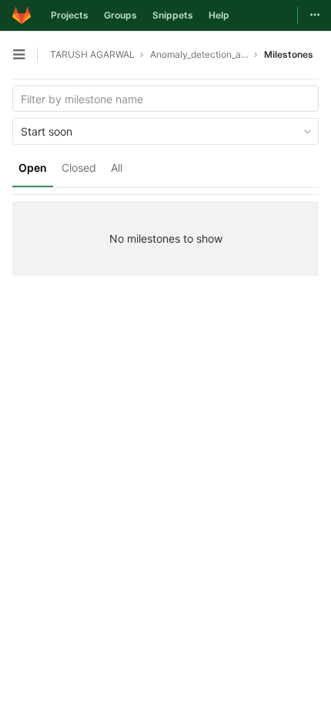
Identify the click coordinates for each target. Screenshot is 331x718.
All (116, 167)
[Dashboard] (21, 15)
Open (32, 167)
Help (219, 15)
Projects (70, 15)
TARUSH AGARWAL (92, 54)
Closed (79, 167)
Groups (120, 15)
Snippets (172, 15)
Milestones (288, 54)
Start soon (46, 131)
